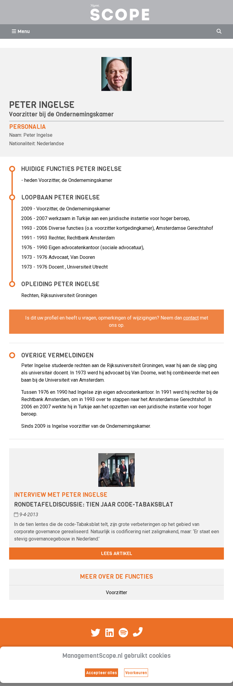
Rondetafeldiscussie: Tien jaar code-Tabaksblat (93, 504)
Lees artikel (116, 553)
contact (191, 318)
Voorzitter (116, 592)
